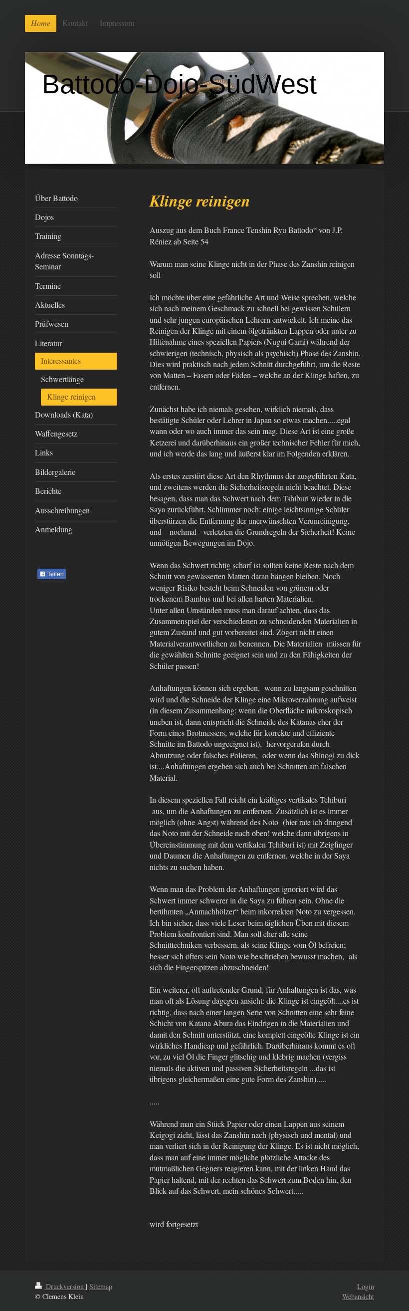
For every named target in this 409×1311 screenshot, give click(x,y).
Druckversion (65, 1286)
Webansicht (358, 1296)
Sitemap (100, 1286)
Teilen (55, 574)
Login (365, 1286)
